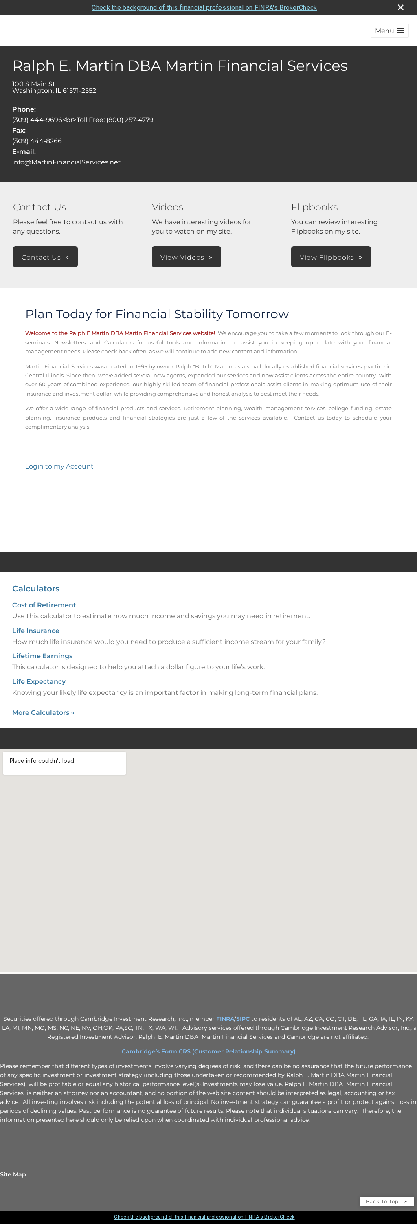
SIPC (243, 1019)
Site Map (13, 1174)
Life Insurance (35, 631)
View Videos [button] (182, 257)
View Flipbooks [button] (327, 257)
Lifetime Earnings (42, 656)
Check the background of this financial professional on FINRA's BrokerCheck (204, 7)
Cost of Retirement (44, 605)
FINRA (225, 1019)
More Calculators (43, 712)
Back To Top (383, 1201)
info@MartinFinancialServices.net (66, 162)
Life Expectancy (39, 681)
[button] (390, 31)
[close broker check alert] (400, 7)
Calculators (35, 588)
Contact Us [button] (41, 257)
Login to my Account (59, 466)
